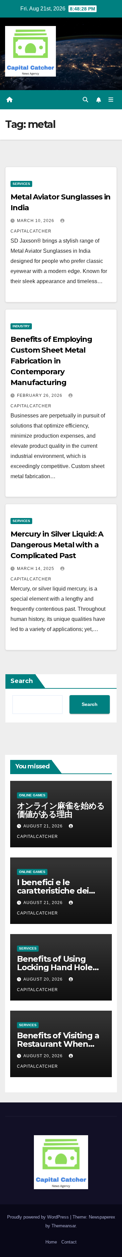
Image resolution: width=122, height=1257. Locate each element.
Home (51, 1242)
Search (22, 681)
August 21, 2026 (43, 826)
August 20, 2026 (43, 979)
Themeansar (64, 1225)
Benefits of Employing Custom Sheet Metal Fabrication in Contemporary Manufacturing (51, 361)
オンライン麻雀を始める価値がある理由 (61, 810)
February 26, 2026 (40, 395)
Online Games (32, 795)
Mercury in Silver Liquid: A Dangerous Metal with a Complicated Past (57, 544)
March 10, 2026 (36, 220)
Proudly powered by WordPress (38, 1217)
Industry (21, 326)
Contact (69, 1242)
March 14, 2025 (36, 568)
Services (21, 184)
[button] (85, 100)
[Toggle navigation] (111, 99)
